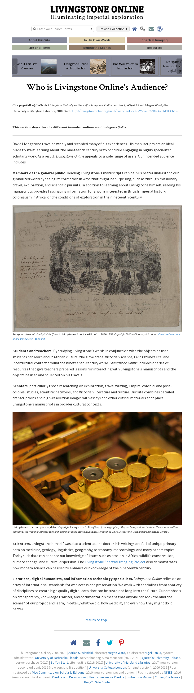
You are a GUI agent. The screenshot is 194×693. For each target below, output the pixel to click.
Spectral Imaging (155, 40)
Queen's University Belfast (161, 658)
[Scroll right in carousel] (179, 66)
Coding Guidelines (167, 677)
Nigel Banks (153, 653)
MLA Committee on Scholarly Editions (58, 672)
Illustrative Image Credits (106, 677)
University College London (107, 667)
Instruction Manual (139, 677)
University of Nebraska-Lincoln (57, 658)
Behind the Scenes (97, 48)
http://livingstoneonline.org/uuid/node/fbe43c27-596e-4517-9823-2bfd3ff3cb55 (124, 111)
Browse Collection (112, 29)
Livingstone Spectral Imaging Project (115, 561)
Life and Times (39, 48)
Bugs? (88, 682)
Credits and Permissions (69, 677)
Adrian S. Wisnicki (80, 653)
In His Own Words (97, 40)
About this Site (39, 40)
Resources (154, 48)
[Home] (97, 12)
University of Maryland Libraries (128, 662)
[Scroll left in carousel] (15, 66)
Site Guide (102, 682)
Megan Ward (116, 653)
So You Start (59, 662)
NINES (168, 672)
